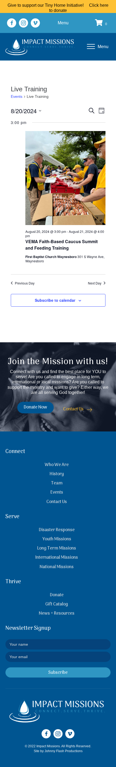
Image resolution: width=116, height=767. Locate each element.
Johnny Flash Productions (64, 751)
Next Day (94, 283)
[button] (11, 23)
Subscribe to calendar (55, 300)
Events (16, 96)
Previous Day (25, 283)
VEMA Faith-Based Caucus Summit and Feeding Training (61, 244)
